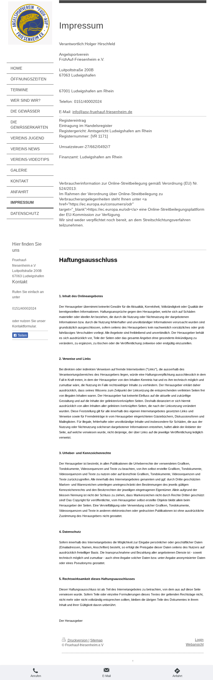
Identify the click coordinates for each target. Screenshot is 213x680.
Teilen (22, 335)
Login (199, 640)
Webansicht (195, 644)
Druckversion (77, 640)
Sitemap (96, 640)
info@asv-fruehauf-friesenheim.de (102, 111)
